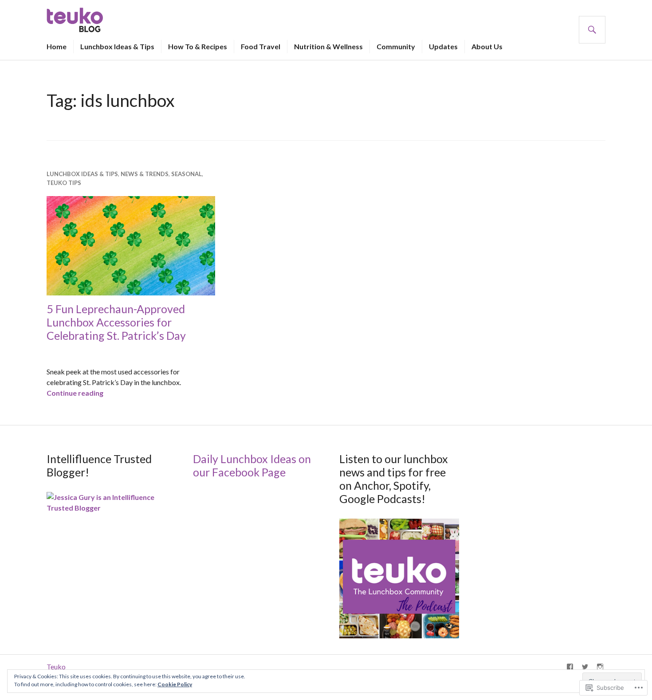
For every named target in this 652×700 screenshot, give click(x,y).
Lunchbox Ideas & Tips (117, 46)
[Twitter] (585, 666)
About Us (487, 46)
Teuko (56, 666)
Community (396, 46)
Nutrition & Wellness (328, 46)
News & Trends (145, 173)
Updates (443, 46)
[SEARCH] (592, 29)
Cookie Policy (174, 684)
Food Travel (260, 46)
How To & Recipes (197, 46)
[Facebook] (570, 666)
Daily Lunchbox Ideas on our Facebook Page (252, 465)
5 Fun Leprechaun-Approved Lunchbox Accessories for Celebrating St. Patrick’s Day (116, 322)
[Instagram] (600, 666)
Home (57, 46)
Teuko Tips (64, 182)
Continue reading (75, 393)
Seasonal (186, 173)
